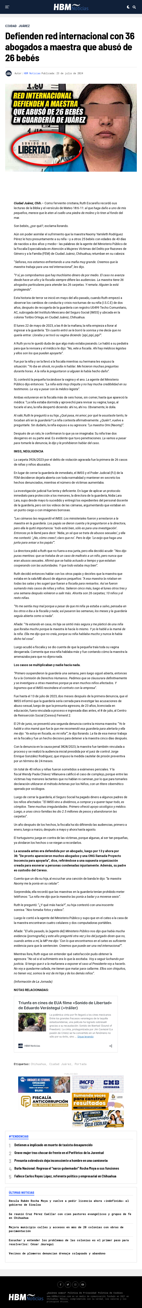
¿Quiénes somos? (56, 1292)
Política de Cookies (110, 1292)
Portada (81, 1064)
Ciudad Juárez (60, 1064)
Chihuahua (38, 1064)
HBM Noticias (32, 73)
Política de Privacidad (82, 1292)
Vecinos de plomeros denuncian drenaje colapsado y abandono (57, 1253)
